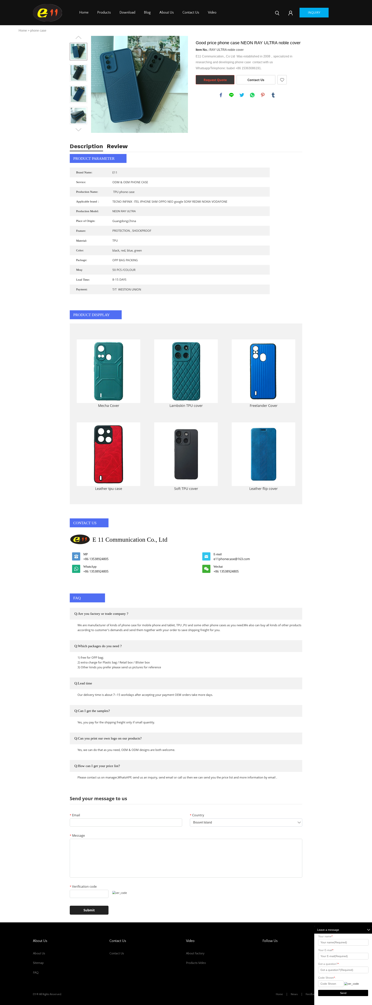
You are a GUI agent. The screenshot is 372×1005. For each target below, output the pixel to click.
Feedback (311, 994)
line (231, 95)
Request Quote (215, 80)
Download (127, 13)
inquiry (314, 12)
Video (212, 13)
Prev (78, 37)
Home (84, 13)
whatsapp (252, 95)
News (294, 994)
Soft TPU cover (186, 488)
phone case (38, 30)
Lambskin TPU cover (186, 405)
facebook (221, 95)
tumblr (273, 95)
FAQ (36, 972)
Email (75, 815)
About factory (195, 953)
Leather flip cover (263, 488)
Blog (147, 13)
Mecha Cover (108, 405)
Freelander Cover (263, 405)
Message (77, 835)
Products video (196, 963)
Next (78, 129)
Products (104, 13)
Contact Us (191, 13)
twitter (242, 95)
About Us (166, 13)
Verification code (83, 886)
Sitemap (38, 963)
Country (197, 815)
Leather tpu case (108, 488)
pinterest (263, 95)
